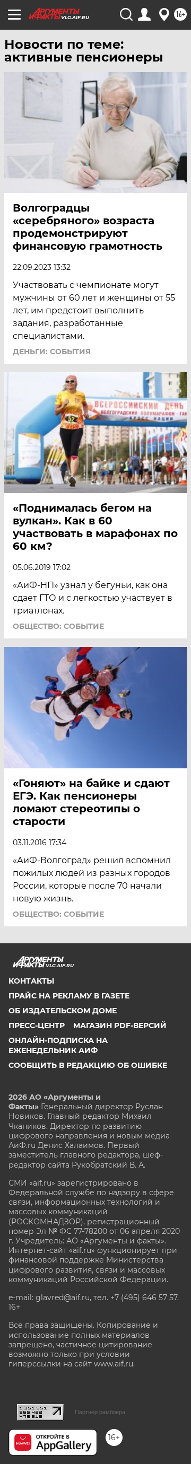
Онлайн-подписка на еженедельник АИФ (58, 1045)
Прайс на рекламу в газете (68, 996)
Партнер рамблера (100, 1412)
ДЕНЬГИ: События (52, 351)
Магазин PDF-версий (120, 1025)
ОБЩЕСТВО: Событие (58, 626)
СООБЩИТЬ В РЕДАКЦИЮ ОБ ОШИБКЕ (87, 1065)
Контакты (31, 981)
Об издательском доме (62, 1010)
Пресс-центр (36, 1025)
